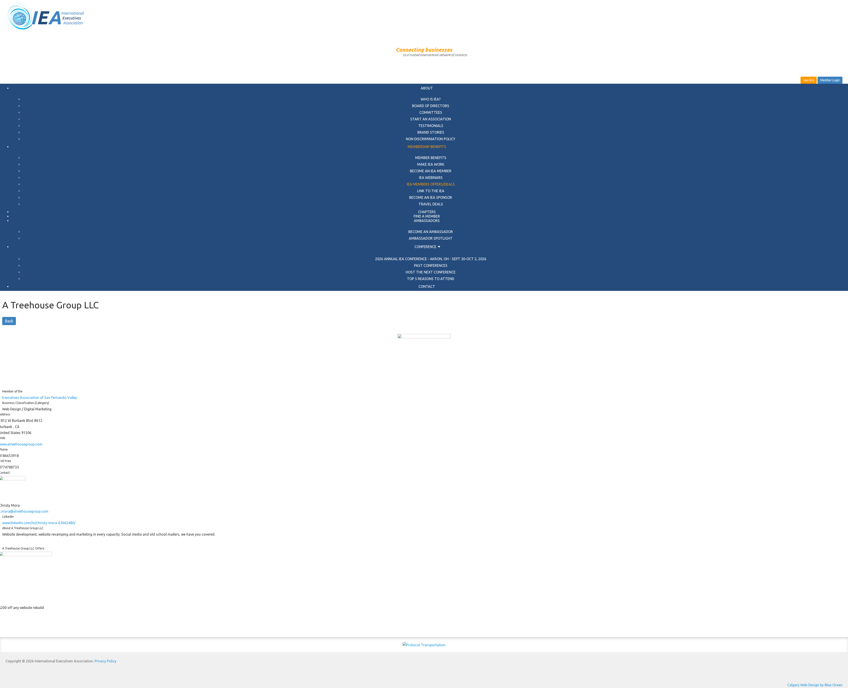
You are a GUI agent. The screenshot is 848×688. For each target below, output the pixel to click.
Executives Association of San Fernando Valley (39, 398)
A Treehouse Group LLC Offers (23, 548)
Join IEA (808, 80)
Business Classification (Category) (25, 403)
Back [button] (9, 321)
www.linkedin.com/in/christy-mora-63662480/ (39, 523)
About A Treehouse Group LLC (23, 528)
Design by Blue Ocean (825, 685)
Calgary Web (797, 685)
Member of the (12, 391)
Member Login (830, 80)
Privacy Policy (105, 661)
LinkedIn (8, 516)
